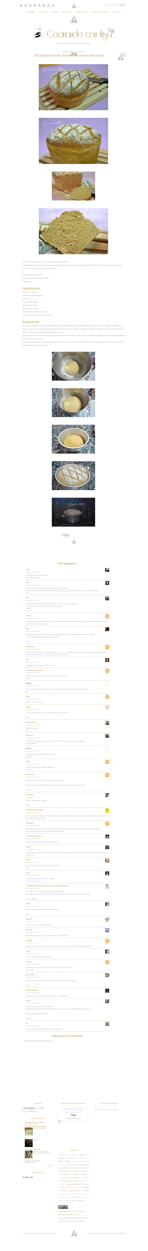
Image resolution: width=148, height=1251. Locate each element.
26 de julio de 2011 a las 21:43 (32, 862)
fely (27, 1023)
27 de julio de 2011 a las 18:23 (32, 992)
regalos (87, 1194)
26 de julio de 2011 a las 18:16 (32, 812)
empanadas (65, 1168)
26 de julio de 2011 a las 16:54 (32, 709)
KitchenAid (55, 12)
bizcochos (61, 1158)
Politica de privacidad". (78, 1221)
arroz (74, 1155)
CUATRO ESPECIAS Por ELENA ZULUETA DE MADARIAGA (47, 886)
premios (78, 1190)
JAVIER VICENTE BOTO (34, 810)
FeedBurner (77, 1118)
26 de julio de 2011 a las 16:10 (32, 600)
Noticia (63, 1184)
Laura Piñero (30, 774)
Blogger (116, 1103)
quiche (81, 1194)
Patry (27, 628)
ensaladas (75, 1168)
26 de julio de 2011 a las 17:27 (32, 751)
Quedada (75, 1194)
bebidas (82, 1155)
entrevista (70, 1171)
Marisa (28, 761)
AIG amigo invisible (63, 1155)
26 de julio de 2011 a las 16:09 (32, 585)
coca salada (86, 1161)
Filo (27, 659)
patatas (72, 1187)
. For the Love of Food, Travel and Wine (36, 1126)
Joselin (28, 903)
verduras (73, 1200)
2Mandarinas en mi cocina (32, 1149)
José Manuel (30, 794)
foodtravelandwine (32, 990)
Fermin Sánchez (31, 722)
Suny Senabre (30, 974)
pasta (87, 1184)
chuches (72, 1161)
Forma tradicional (82, 12)
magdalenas (76, 1177)
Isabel (28, 569)
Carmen (28, 1000)
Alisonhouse (30, 823)
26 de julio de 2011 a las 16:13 (32, 618)
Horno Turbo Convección (101, 12)
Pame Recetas (30, 646)
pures (68, 1194)
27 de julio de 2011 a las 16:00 (32, 977)
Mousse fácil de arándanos (31, 1124)
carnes (61, 1161)
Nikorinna (29, 919)
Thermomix (31, 12)
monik (28, 951)
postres (71, 1190)
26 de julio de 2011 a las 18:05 (32, 797)
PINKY (28, 860)
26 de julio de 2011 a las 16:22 (32, 662)
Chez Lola (29, 929)
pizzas (64, 1190)
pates (78, 1187)
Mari (27, 582)
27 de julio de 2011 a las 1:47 (32, 906)
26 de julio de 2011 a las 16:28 (32, 672)
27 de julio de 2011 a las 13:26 (32, 964)
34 (123, 54)
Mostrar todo (50, 1165)
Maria (28, 873)
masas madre (86, 1177)
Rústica (27, 1138)
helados (60, 1174)
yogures (80, 1200)
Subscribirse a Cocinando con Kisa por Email (105, 1109)
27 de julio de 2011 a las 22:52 (32, 1026)
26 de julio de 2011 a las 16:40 (32, 699)
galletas (83, 1171)
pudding (63, 1194)
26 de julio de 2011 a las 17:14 (32, 738)
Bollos (73, 1158)
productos (86, 1190)
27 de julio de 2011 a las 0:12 (32, 888)
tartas (74, 1197)
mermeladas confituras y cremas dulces (71, 1181)
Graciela (28, 615)
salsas (68, 1197)
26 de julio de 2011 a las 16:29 (32, 686)
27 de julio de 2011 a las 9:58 (32, 943)
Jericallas (35, 1139)
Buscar (122, 5)
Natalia (28, 707)
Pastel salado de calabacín (39, 1128)
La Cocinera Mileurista (33, 836)
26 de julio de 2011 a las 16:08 (32, 572)
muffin (87, 1181)
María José (29, 735)
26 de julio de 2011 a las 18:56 (32, 825)
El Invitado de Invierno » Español (34, 1122)
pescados (86, 1187)
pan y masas (73, 1183)
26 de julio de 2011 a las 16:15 (32, 631)
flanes (76, 1171)
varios (66, 1200)
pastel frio (64, 1187)
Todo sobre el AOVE (30, 1162)
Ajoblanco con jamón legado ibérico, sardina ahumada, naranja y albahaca (41, 1152)
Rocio (27, 696)
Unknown (29, 961)
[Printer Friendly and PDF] (74, 545)
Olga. (34, 1233)
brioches (82, 1158)
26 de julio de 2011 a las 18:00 (32, 777)
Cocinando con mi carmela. (32, 1161)
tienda (81, 1197)
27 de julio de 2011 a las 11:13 (32, 953)
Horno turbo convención (79, 1174)
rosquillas (62, 1197)
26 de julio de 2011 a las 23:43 (32, 875)
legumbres (68, 1177)
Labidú (28, 847)
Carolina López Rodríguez (34, 670)
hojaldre (67, 1174)
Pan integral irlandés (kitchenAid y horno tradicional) (69, 55)
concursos (63, 1164)
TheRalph (29, 940)
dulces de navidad (84, 1164)
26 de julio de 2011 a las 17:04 (32, 725)
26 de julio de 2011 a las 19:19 (32, 838)
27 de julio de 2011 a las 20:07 (32, 1003)
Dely (27, 598)
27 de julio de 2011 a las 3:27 (32, 921)
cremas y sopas (72, 1164)
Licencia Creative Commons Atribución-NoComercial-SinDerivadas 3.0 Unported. (71, 1214)
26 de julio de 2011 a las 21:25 (32, 849)
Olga (86, 1218)
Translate (35, 1111)
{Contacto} (117, 12)
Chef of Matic (67, 12)
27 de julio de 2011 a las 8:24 (32, 932)
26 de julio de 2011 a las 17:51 (32, 764)
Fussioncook (43, 12)
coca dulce (78, 1161)
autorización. (121, 1233)
